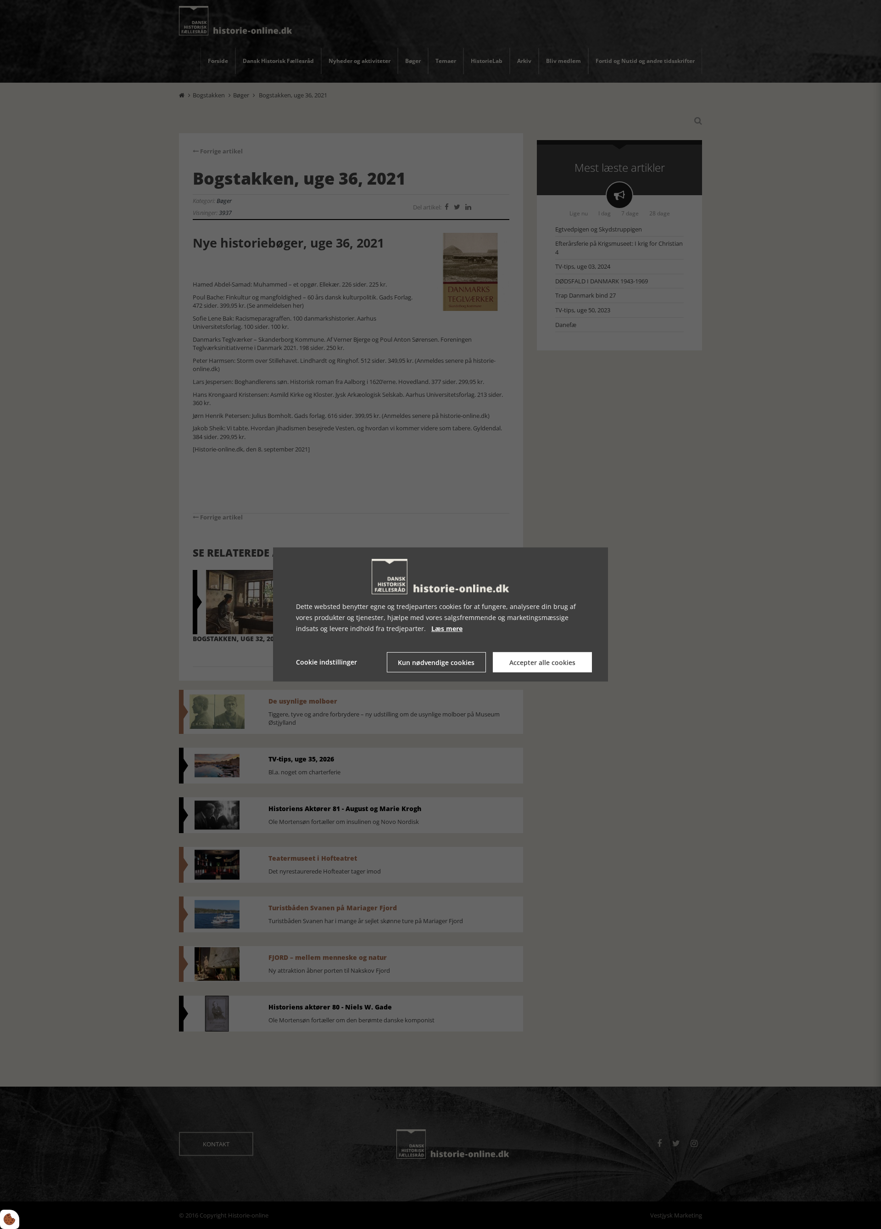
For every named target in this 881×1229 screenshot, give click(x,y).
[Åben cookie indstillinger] (9, 1219)
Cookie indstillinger (326, 662)
